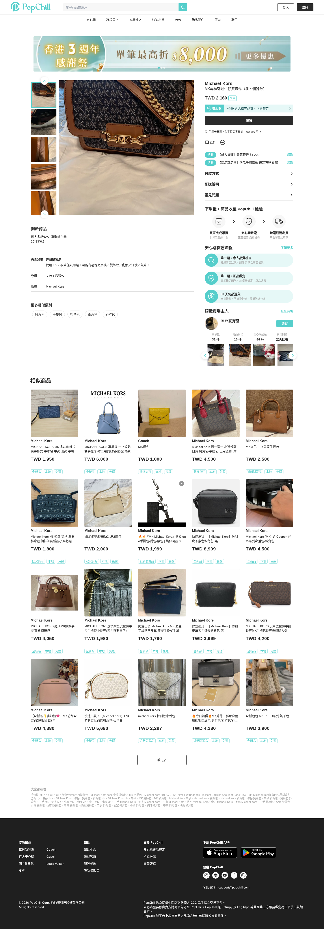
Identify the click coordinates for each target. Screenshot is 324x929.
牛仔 (77, 798)
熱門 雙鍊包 (54, 805)
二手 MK (44, 802)
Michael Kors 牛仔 (180, 798)
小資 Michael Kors (173, 802)
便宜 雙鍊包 (283, 802)
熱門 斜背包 (153, 805)
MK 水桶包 (135, 795)
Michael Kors (55, 286)
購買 (249, 120)
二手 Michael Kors (125, 802)
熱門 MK (81, 802)
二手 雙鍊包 (267, 802)
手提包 (57, 314)
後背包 (92, 314)
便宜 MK (56, 802)
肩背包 (59, 276)
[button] (216, 337)
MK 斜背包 (160, 798)
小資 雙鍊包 (38, 805)
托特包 (75, 314)
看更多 (162, 760)
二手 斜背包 (104, 805)
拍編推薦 (149, 856)
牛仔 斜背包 (271, 798)
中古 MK (94, 802)
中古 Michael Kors (222, 802)
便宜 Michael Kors (149, 802)
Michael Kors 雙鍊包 (206, 798)
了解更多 (287, 248)
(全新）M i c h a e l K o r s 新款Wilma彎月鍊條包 (59, 795)
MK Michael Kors (113, 798)
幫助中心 (90, 849)
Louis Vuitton (55, 863)
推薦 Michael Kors (246, 802)
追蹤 (285, 323)
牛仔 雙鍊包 (254, 798)
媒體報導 (149, 863)
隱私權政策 (91, 870)
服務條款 (90, 863)
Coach (51, 849)
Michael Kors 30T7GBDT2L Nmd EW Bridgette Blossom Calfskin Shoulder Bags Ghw (195, 795)
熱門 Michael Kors (198, 802)
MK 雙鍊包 (145, 798)
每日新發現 (26, 849)
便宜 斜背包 (120, 805)
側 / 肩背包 (26, 863)
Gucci (50, 856)
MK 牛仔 (131, 798)
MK (51, 798)
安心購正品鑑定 (154, 849)
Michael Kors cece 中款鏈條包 (109, 795)
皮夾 (22, 870)
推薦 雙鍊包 (87, 805)
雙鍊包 (86, 798)
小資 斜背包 (137, 805)
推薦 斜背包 (187, 805)
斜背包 (110, 314)
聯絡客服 (90, 856)
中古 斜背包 (170, 805)
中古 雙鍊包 (71, 805)
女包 (49, 276)
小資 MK (69, 802)
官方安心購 (26, 856)
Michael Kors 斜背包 (232, 798)
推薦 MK (107, 802)
